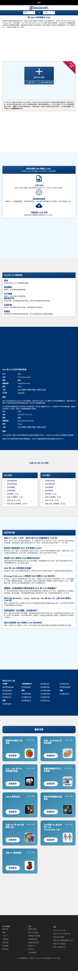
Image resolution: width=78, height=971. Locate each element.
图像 (19, 380)
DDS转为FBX (7, 690)
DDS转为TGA (64, 684)
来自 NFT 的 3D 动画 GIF (61, 934)
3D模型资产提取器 (34, 936)
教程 (3, 932)
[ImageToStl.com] (39, 8)
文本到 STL (32, 946)
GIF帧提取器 (32, 952)
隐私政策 (5, 942)
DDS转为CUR (26, 697)
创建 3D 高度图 (33, 932)
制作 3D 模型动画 (59, 947)
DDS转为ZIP (6, 704)
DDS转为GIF (45, 684)
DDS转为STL (6, 697)
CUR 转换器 (22, 427)
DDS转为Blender (8, 687)
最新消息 (39, 729)
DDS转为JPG (45, 687)
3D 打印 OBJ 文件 (59, 930)
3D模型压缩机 (32, 939)
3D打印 (4, 936)
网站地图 (5, 946)
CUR (46, 21)
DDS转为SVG (64, 694)
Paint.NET (21, 393)
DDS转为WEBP (65, 687)
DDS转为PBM (45, 690)
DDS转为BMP (26, 694)
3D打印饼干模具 (58, 937)
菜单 (39, 3)
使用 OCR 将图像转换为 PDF (63, 940)
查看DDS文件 (41, 390)
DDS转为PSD (45, 697)
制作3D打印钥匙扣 (59, 944)
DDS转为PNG (45, 694)
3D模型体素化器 (33, 942)
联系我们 (5, 949)
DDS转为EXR (26, 700)
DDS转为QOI (45, 700)
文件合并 (31, 949)
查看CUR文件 (41, 427)
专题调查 (5, 939)
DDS (30, 21)
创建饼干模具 (31, 390)
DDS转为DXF (26, 687)
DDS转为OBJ (7, 694)
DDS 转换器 (22, 390)
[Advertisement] (19, 44)
